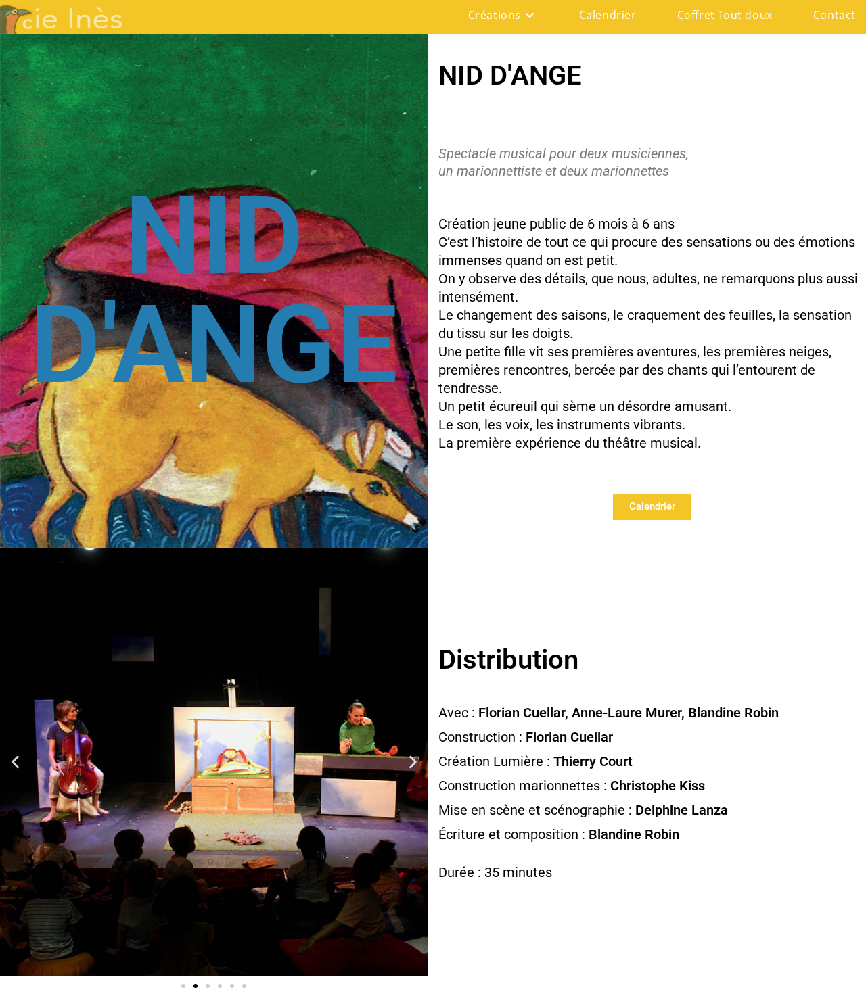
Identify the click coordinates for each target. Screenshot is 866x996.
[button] (15, 761)
